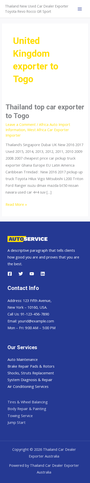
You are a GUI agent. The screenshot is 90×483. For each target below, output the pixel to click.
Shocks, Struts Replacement (31, 372)
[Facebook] (10, 273)
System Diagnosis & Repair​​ (30, 379)
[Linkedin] (42, 273)
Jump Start (17, 422)
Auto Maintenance (23, 359)
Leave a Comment (21, 124)
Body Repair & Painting (27, 408)
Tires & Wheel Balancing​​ (28, 401)
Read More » (16, 205)
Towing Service (20, 415)
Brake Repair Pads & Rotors (31, 366)
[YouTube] (32, 273)
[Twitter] (20, 273)
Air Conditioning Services (28, 386)
